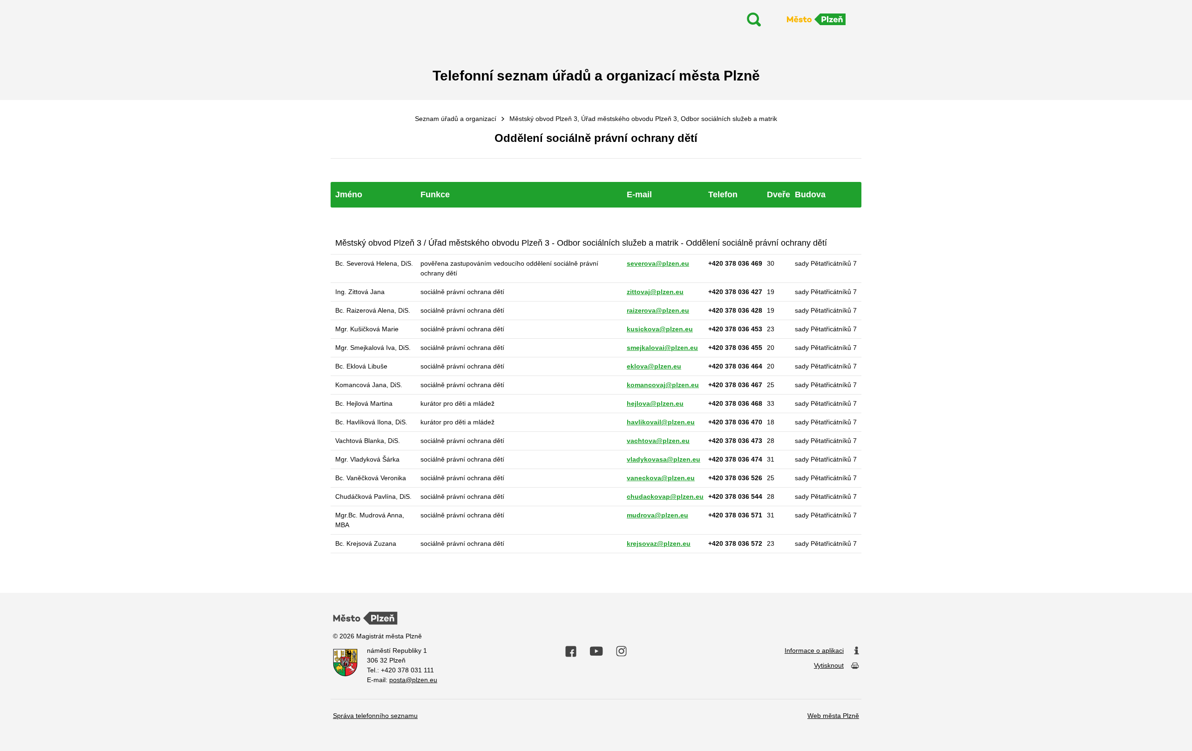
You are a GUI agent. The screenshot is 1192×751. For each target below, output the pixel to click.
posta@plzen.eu (413, 680)
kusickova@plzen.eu (660, 329)
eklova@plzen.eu (654, 366)
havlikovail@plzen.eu (661, 422)
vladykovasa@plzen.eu (663, 459)
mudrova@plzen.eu (657, 515)
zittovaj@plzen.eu (655, 291)
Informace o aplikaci (814, 650)
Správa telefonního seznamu (375, 715)
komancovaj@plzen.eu (663, 385)
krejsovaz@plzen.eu (659, 543)
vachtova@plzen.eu (658, 440)
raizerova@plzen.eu (658, 310)
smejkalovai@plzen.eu (662, 347)
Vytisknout (829, 665)
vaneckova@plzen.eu (661, 478)
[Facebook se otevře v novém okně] (570, 651)
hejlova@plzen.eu (655, 403)
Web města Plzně (833, 715)
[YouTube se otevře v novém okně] (596, 651)
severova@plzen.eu (658, 263)
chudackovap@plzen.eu (665, 496)
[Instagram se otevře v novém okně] (621, 651)
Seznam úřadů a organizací (455, 118)
